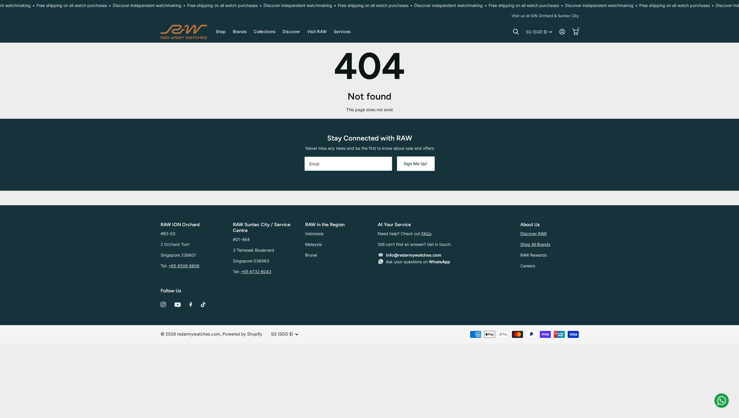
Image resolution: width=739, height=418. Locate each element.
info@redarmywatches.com (413, 255)
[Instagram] (163, 304)
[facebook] (190, 304)
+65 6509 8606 (183, 265)
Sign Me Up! (416, 163)
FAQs (426, 233)
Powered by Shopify (242, 334)
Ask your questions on (418, 261)
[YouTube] (178, 304)
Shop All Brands (535, 244)
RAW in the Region (325, 224)
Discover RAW (533, 233)
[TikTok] (203, 304)
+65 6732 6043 (256, 271)
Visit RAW (317, 31)
